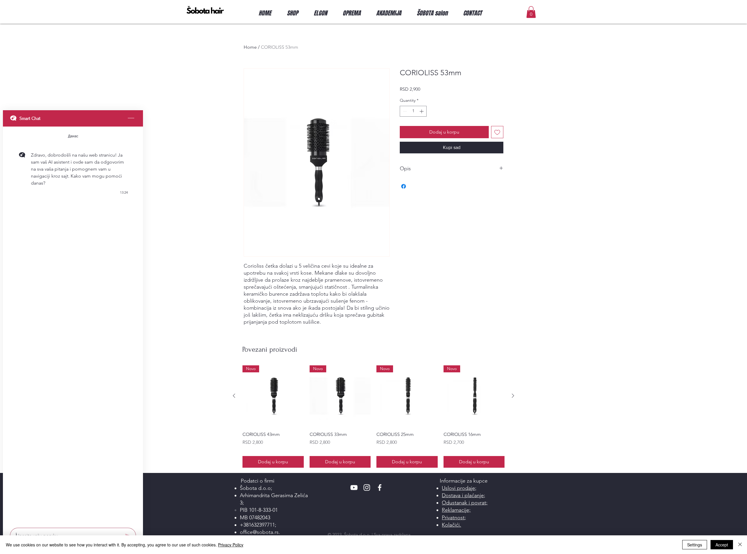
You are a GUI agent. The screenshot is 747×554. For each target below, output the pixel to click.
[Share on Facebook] (403, 186)
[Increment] (422, 111)
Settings (694, 545)
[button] (295, 13)
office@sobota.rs (259, 532)
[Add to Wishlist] (497, 132)
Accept (721, 545)
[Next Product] (512, 395)
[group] (373, 416)
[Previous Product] (234, 395)
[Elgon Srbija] (354, 487)
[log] (73, 325)
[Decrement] (404, 111)
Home (250, 47)
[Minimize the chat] (131, 118)
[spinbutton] (413, 111)
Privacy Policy (230, 545)
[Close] (739, 544)
